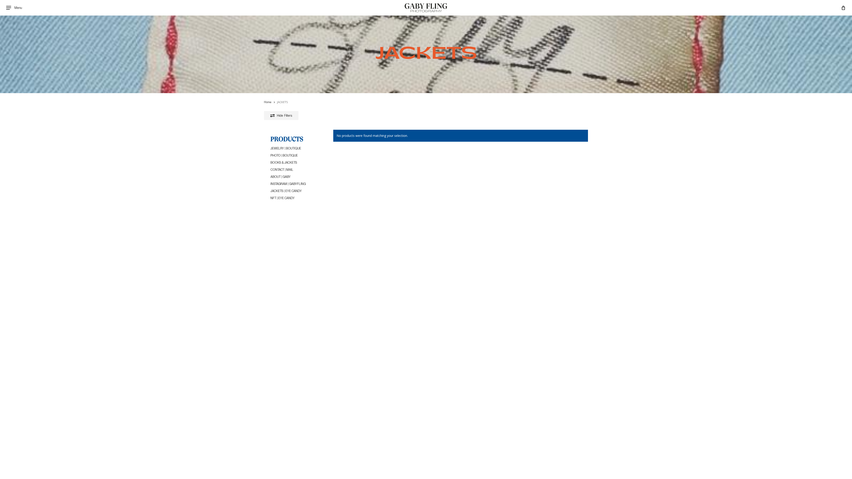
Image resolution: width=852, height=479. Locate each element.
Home (267, 102)
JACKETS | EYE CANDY (286, 191)
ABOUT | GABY (280, 177)
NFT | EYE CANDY (282, 198)
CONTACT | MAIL (281, 169)
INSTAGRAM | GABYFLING (288, 184)
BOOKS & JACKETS (283, 162)
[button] (14, 8)
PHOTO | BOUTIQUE (284, 155)
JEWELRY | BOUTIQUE (285, 148)
